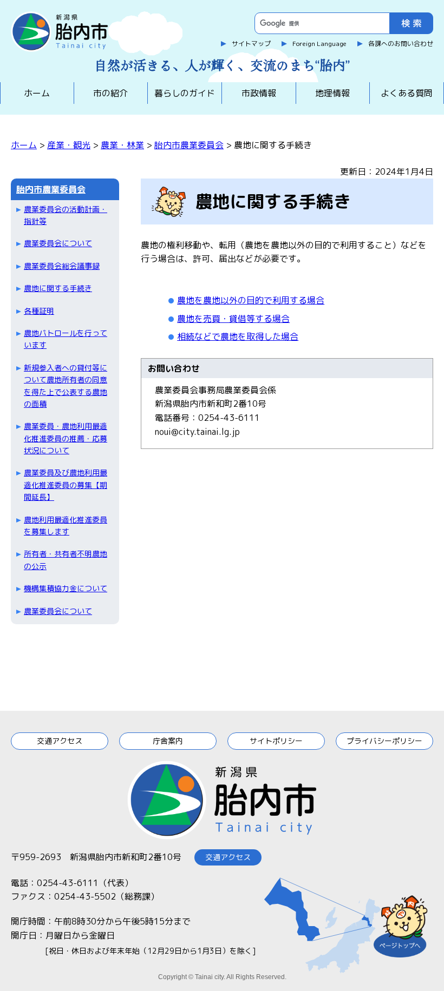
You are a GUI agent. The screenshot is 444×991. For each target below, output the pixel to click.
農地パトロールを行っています (65, 339)
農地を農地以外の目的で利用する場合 (250, 300)
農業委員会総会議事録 (62, 266)
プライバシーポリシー (384, 741)
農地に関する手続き (58, 288)
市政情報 (258, 93)
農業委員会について (58, 243)
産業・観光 (68, 145)
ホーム (37, 93)
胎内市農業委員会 (189, 145)
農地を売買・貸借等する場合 (233, 319)
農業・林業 (122, 145)
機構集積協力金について (65, 588)
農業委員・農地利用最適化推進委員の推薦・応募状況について (65, 438)
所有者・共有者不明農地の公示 (65, 560)
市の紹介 (110, 93)
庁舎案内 (168, 741)
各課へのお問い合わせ (400, 43)
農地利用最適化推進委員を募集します (65, 525)
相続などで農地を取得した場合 (237, 336)
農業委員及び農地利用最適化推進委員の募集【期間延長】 (65, 484)
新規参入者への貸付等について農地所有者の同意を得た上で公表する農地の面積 (65, 385)
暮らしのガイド (184, 93)
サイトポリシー (276, 741)
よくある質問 (407, 93)
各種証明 (39, 311)
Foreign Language (319, 43)
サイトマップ (251, 43)
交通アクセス (59, 741)
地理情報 (332, 93)
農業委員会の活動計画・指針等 (65, 215)
